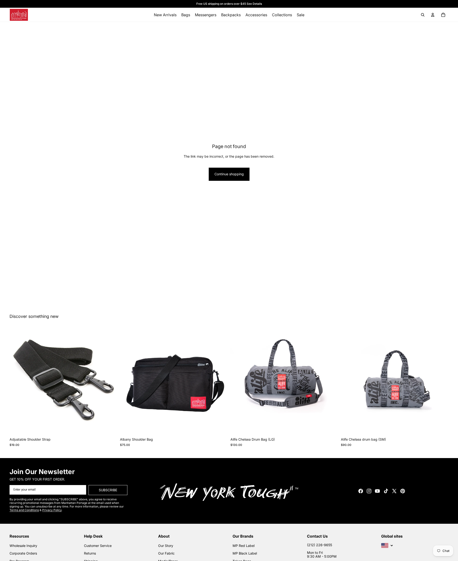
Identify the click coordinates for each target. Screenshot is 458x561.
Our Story (165, 546)
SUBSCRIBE (108, 490)
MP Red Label (244, 546)
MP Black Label (245, 553)
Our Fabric (166, 553)
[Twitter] (394, 491)
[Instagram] (369, 491)
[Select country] (387, 545)
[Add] (109, 427)
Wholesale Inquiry (23, 546)
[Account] (432, 15)
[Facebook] (361, 491)
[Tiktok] (386, 491)
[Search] (422, 15)
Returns (90, 553)
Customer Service (98, 546)
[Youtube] (377, 491)
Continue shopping (229, 174)
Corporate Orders (23, 553)
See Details (254, 3)
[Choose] (220, 427)
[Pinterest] (403, 491)
